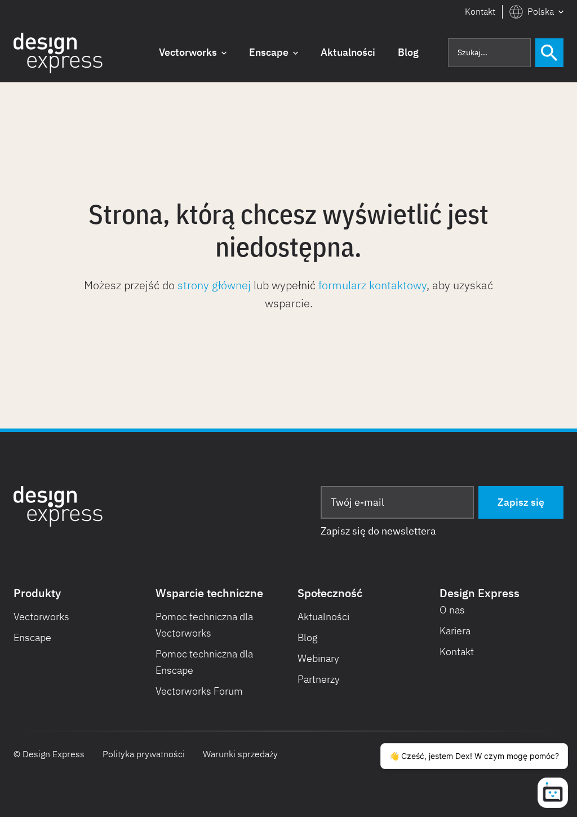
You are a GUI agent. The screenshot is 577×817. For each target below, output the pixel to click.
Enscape (32, 637)
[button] (536, 12)
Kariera (455, 630)
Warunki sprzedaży (240, 753)
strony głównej (214, 285)
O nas (452, 609)
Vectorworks (41, 616)
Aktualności (323, 616)
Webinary (318, 658)
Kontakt (480, 11)
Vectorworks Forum (199, 690)
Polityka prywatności (144, 753)
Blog (308, 637)
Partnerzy (319, 679)
